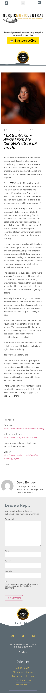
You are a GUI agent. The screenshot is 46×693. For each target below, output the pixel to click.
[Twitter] (23, 636)
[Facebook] (12, 636)
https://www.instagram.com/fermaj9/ (21, 437)
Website (8, 571)
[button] (23, 3)
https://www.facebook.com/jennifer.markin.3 (24, 428)
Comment (10, 519)
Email (8, 561)
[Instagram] (33, 636)
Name (8, 551)
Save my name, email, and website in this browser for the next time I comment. (21, 586)
